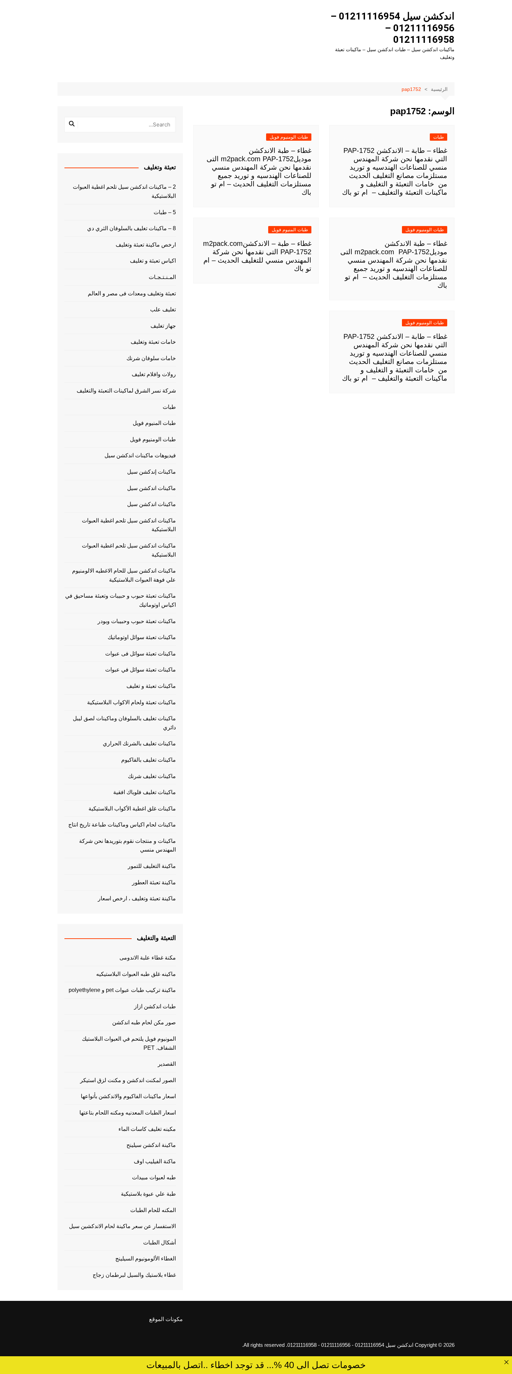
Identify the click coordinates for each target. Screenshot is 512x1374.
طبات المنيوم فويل (290, 229)
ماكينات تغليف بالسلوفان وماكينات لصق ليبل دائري (124, 722)
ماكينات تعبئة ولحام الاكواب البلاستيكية (131, 702)
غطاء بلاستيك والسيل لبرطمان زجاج (134, 1275)
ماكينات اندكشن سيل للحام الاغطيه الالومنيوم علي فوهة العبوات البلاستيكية (124, 575)
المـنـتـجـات (162, 277)
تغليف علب (163, 309)
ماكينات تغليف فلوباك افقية (144, 792)
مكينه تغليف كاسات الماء (147, 1129)
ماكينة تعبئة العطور (154, 882)
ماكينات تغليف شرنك (152, 776)
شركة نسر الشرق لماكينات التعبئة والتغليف (126, 391)
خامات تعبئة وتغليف (153, 342)
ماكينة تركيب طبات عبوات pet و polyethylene (122, 990)
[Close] (506, 1362)
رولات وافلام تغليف (154, 374)
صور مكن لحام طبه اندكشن (144, 1022)
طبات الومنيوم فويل (289, 137)
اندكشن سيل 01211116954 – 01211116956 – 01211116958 (393, 27)
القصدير (167, 1064)
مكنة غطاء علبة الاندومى (147, 958)
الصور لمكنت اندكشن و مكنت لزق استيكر (128, 1080)
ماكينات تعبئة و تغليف (151, 686)
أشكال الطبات (159, 1242)
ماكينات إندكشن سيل (151, 472)
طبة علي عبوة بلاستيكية (148, 1194)
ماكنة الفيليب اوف (155, 1161)
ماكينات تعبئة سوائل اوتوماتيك (142, 637)
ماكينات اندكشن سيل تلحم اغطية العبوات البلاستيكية (129, 525)
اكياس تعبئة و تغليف (153, 261)
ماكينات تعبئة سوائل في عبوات (140, 670)
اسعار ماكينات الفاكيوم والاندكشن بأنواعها (128, 1096)
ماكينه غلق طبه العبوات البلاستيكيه (136, 974)
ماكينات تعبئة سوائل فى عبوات (140, 654)
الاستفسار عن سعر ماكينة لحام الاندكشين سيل (122, 1226)
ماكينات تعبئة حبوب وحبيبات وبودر (137, 621)
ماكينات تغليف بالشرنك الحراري (139, 743)
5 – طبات (165, 212)
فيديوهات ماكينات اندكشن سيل (140, 455)
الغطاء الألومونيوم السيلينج (145, 1259)
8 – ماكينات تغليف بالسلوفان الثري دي (131, 228)
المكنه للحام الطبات (153, 1210)
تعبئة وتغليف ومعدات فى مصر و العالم (132, 293)
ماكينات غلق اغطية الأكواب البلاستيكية (132, 809)
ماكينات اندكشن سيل (151, 488)
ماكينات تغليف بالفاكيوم (148, 760)
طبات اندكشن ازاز (155, 1006)
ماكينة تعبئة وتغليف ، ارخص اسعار (137, 898)
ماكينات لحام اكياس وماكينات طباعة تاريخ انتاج (122, 825)
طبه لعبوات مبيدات (154, 1177)
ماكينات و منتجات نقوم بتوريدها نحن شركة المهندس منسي (127, 845)
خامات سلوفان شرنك (151, 358)
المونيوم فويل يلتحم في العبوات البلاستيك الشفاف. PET (129, 1043)
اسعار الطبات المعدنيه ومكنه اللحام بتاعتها (127, 1113)
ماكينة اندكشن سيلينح (151, 1145)
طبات (438, 137)
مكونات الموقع (166, 1319)
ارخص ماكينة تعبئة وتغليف (146, 245)
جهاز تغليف (163, 326)
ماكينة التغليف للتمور (152, 866)
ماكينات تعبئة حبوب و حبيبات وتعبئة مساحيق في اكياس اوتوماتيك (120, 600)
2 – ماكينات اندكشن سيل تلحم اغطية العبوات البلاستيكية (124, 191)
